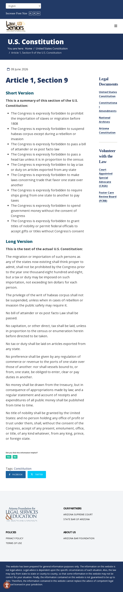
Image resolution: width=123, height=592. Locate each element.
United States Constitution (52, 48)
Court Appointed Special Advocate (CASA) (105, 178)
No (15, 457)
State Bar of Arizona (76, 519)
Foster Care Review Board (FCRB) (107, 197)
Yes (8, 457)
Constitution (22, 468)
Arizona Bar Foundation (78, 538)
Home (28, 48)
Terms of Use (14, 543)
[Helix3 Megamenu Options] (115, 26)
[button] (6, 585)
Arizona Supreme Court (78, 514)
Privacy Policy (14, 538)
